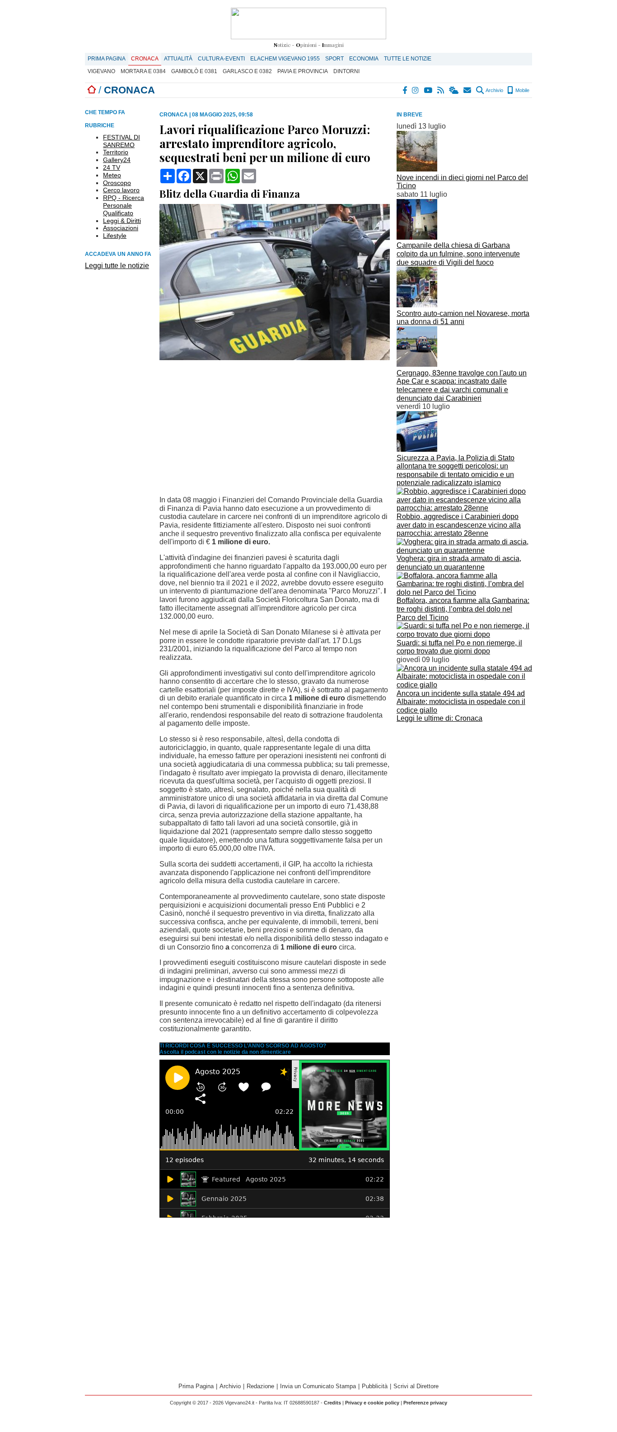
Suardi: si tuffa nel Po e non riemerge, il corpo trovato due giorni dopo (459, 647)
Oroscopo (117, 182)
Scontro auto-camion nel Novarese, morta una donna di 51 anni (463, 318)
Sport (334, 59)
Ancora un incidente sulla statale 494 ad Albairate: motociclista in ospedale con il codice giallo (461, 702)
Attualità (178, 59)
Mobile (521, 90)
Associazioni (120, 228)
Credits (332, 1402)
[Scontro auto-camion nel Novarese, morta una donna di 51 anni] (417, 305)
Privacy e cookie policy (372, 1402)
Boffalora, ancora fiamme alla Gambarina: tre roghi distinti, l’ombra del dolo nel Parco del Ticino (463, 609)
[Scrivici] (467, 90)
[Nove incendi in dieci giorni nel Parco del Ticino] (417, 169)
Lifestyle (114, 235)
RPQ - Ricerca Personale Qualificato (123, 205)
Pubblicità (375, 1386)
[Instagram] (416, 90)
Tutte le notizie (407, 59)
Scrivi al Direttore (416, 1386)
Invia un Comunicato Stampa (318, 1386)
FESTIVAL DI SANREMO (121, 141)
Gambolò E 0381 (194, 71)
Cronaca (145, 59)
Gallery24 (117, 159)
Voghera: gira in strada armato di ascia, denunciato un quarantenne (459, 563)
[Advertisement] (464, 788)
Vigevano (101, 71)
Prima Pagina (107, 59)
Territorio (115, 152)
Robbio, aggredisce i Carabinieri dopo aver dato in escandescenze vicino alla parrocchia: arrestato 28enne (459, 525)
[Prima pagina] (92, 90)
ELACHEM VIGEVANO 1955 (285, 59)
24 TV (111, 167)
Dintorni (346, 71)
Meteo (112, 175)
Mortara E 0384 (143, 71)
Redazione (260, 1386)
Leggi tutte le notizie (117, 265)
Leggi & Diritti (122, 220)
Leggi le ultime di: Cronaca (439, 718)
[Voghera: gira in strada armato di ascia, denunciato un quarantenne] (464, 550)
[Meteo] (454, 90)
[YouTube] (428, 90)
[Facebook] (405, 90)
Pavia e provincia (302, 71)
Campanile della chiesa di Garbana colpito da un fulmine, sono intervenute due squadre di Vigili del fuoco (458, 253)
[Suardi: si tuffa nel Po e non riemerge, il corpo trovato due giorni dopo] (464, 634)
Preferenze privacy (425, 1402)
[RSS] (441, 90)
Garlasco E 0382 (247, 71)
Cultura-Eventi (221, 59)
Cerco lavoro (121, 190)
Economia (364, 59)
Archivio (494, 90)
